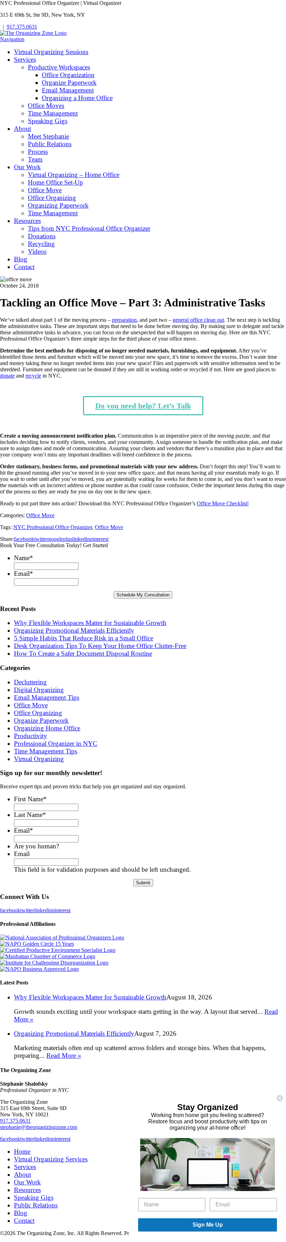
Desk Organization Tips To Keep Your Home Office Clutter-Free (100, 645)
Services (25, 59)
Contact (24, 266)
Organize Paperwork (69, 82)
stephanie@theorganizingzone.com (38, 1127)
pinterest (99, 539)
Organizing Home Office (47, 728)
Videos (37, 251)
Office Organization (68, 75)
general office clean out (198, 320)
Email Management (68, 90)
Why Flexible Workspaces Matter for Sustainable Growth (90, 622)
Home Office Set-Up (55, 182)
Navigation (12, 39)
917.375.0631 (22, 27)
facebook (24, 539)
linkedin (81, 539)
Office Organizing (52, 197)
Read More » (63, 1055)
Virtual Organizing (39, 759)
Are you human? (36, 846)
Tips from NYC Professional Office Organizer (89, 228)
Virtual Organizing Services (51, 1159)
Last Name (30, 814)
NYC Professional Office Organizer (52, 527)
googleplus (60, 539)
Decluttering (30, 682)
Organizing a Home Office (77, 98)
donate (7, 376)
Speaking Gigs (47, 121)
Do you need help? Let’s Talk (143, 405)
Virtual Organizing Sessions (51, 51)
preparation (124, 320)
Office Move (45, 190)
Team (35, 159)
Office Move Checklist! (223, 503)
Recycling (41, 243)
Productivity (30, 735)
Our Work (27, 167)
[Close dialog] (279, 1098)
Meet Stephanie (48, 136)
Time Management (53, 113)
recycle (33, 376)
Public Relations (50, 144)
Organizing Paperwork (58, 205)
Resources (27, 220)
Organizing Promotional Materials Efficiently (74, 630)
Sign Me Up (208, 1225)
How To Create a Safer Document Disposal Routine (83, 653)
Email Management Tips (46, 697)
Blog (20, 259)
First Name (30, 799)
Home (22, 1151)
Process (38, 151)
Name (23, 557)
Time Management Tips (45, 751)
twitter (41, 539)
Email (23, 573)
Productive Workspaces (59, 67)
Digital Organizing (39, 689)
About (22, 128)
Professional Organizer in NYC (55, 743)
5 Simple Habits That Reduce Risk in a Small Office (83, 638)
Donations (41, 236)
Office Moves (46, 105)
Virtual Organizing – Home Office (73, 174)
